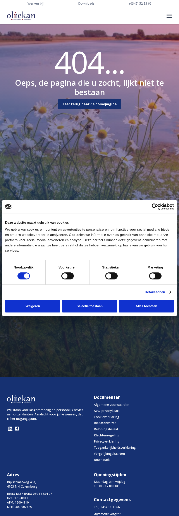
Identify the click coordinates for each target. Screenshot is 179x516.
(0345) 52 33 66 (140, 3)
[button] (169, 16)
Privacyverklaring (106, 441)
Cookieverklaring (106, 417)
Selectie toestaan (90, 306)
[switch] (67, 275)
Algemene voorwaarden (111, 405)
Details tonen (155, 292)
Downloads (86, 3)
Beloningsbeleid (106, 429)
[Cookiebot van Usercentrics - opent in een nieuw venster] (155, 206)
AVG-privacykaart (107, 411)
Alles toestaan (146, 306)
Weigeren (33, 306)
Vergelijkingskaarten (109, 454)
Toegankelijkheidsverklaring (115, 448)
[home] (21, 16)
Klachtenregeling (106, 435)
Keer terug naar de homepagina (89, 104)
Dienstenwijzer (105, 423)
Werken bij (35, 3)
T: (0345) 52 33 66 (107, 507)
